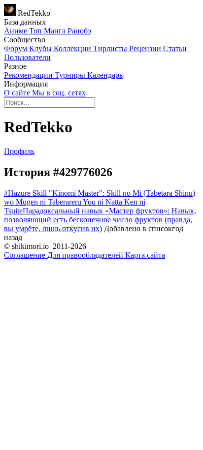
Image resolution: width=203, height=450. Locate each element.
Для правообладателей (86, 255)
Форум (16, 48)
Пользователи (27, 57)
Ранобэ (79, 31)
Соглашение (25, 255)
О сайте (18, 93)
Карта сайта (145, 255)
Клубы (41, 48)
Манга (56, 31)
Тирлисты (111, 48)
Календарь (105, 75)
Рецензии (146, 48)
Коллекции (73, 48)
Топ (36, 31)
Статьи (175, 48)
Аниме (16, 31)
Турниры (71, 75)
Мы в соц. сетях (59, 93)
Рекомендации (29, 75)
